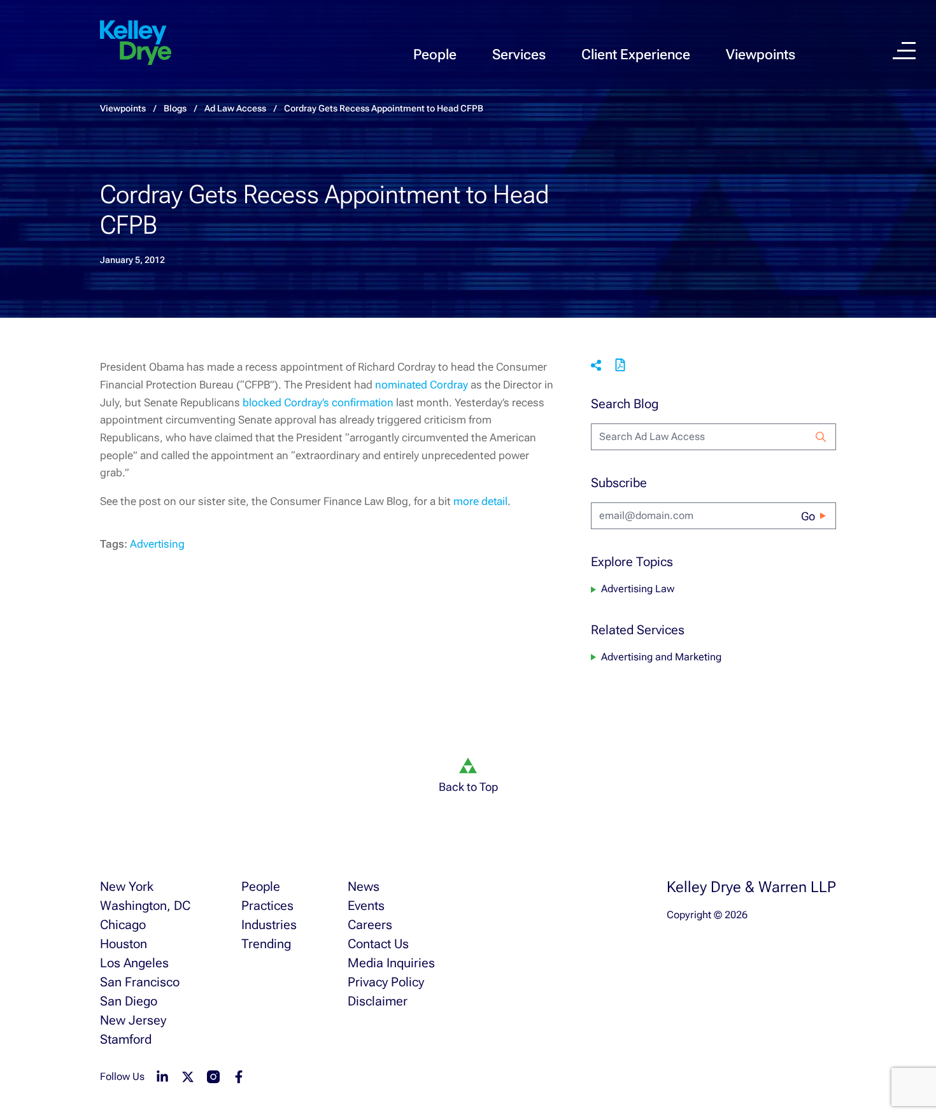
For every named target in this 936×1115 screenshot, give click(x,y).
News (363, 886)
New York (126, 886)
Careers (370, 924)
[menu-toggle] (904, 50)
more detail (480, 501)
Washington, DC (145, 905)
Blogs (175, 108)
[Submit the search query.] (820, 437)
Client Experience (635, 54)
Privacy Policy (386, 982)
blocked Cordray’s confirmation (319, 402)
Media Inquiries (391, 962)
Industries (269, 924)
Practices (267, 905)
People (435, 54)
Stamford (126, 1039)
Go (808, 516)
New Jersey (133, 1020)
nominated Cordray (423, 384)
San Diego (128, 1001)
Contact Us (378, 943)
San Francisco (140, 982)
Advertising (157, 543)
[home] (135, 43)
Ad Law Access (235, 108)
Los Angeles (134, 962)
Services (519, 54)
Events (366, 905)
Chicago (123, 924)
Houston (123, 943)
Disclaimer (378, 1001)
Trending (266, 943)
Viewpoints (760, 54)
